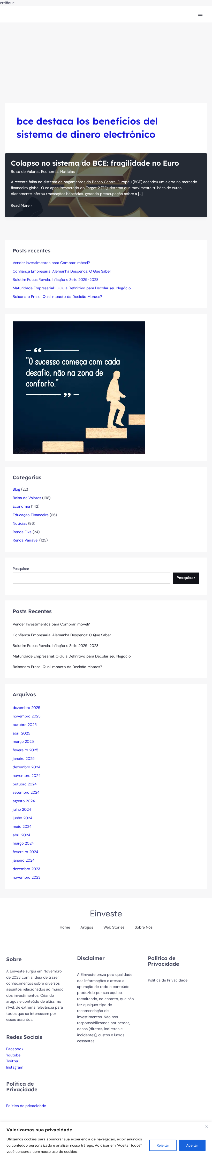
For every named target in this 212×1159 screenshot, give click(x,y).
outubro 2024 (25, 784)
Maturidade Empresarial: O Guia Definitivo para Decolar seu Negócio (72, 288)
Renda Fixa (22, 532)
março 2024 (23, 843)
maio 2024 (22, 826)
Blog (16, 489)
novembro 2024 (27, 775)
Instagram (14, 1067)
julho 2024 (22, 809)
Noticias (67, 171)
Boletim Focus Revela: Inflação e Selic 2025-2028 (56, 279)
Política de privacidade (26, 1105)
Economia (49, 171)
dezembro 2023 (26, 869)
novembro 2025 (27, 716)
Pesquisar (21, 568)
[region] (106, 1140)
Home (65, 927)
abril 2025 (21, 733)
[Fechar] (206, 1126)
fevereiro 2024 (25, 851)
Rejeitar (163, 1145)
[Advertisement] (106, 61)
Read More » (21, 205)
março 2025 (23, 741)
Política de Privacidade (167, 980)
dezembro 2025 (26, 707)
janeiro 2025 (24, 758)
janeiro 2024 (24, 860)
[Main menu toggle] (200, 14)
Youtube (13, 1055)
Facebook (14, 1049)
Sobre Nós (144, 927)
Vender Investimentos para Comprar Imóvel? (51, 262)
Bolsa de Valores (25, 171)
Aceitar (192, 1145)
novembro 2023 (27, 877)
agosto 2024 (24, 801)
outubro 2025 (25, 724)
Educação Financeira (31, 515)
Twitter (12, 1061)
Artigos (86, 927)
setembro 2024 (26, 792)
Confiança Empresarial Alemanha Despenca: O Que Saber (62, 271)
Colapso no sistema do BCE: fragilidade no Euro (95, 163)
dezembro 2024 (26, 767)
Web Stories (113, 927)
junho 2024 (22, 818)
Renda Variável (25, 540)
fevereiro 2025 (25, 750)
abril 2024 (21, 835)
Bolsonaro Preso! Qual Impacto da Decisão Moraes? (57, 296)
